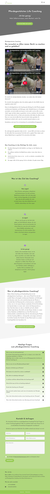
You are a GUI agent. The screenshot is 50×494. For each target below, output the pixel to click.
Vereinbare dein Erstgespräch (25, 326)
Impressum (22, 492)
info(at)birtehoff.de (12, 486)
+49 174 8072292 (11, 484)
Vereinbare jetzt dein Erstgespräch (25, 126)
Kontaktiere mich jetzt (24, 23)
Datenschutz (27, 492)
